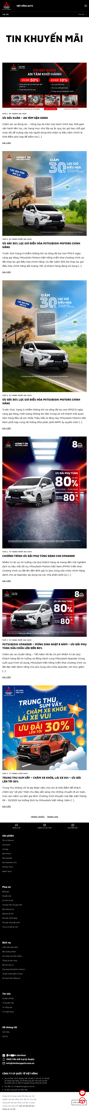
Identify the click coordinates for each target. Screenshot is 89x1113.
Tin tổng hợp (7, 1007)
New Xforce (6, 853)
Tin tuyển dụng (8, 1011)
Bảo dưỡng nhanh (9, 951)
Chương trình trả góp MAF (12, 905)
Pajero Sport (7, 871)
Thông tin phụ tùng (9, 960)
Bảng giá (5, 891)
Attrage (5, 849)
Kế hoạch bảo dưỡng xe (11, 978)
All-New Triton (7, 867)
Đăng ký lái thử (8, 913)
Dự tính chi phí (7, 900)
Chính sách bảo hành (10, 947)
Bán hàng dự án (8, 909)
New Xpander (7, 858)
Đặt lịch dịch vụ (8, 965)
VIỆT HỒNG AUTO (25, 5)
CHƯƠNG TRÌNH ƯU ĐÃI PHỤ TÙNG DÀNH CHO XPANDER (38, 555)
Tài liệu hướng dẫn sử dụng (12, 973)
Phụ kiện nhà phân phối (11, 922)
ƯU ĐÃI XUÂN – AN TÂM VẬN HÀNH (25, 117)
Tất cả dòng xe (8, 840)
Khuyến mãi (6, 896)
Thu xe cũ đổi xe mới (10, 927)
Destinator (6, 845)
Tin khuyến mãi (8, 1003)
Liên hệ (5, 1036)
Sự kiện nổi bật (8, 998)
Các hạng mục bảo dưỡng (12, 956)
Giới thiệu (6, 1032)
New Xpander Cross (9, 862)
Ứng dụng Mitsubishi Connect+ (13, 969)
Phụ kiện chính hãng (9, 918)
